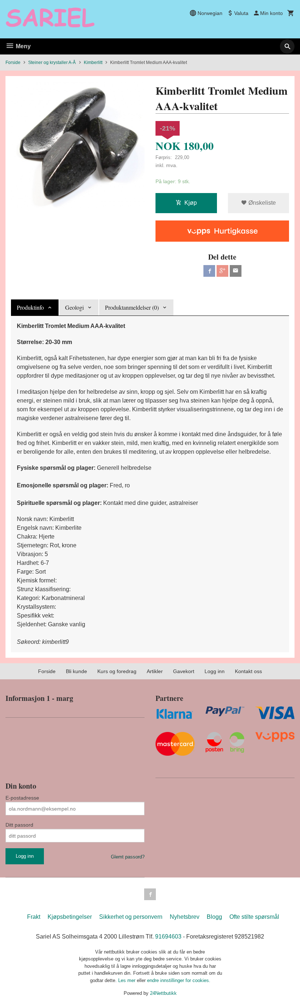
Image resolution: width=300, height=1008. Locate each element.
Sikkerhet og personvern (130, 917)
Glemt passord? (128, 857)
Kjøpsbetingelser (70, 917)
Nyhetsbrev (184, 917)
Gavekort (183, 671)
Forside (12, 62)
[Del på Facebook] (209, 271)
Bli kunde (76, 671)
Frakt (33, 917)
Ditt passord (19, 825)
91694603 (168, 936)
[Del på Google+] (222, 271)
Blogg (214, 917)
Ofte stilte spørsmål (254, 917)
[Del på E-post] (235, 271)
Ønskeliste (261, 203)
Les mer (127, 980)
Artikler (155, 671)
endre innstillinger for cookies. (178, 980)
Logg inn (215, 671)
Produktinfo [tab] (30, 307)
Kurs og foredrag (116, 671)
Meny (22, 46)
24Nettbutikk (163, 993)
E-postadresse (22, 798)
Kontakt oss (248, 671)
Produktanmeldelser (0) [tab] (132, 307)
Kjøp (190, 203)
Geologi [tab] (74, 307)
